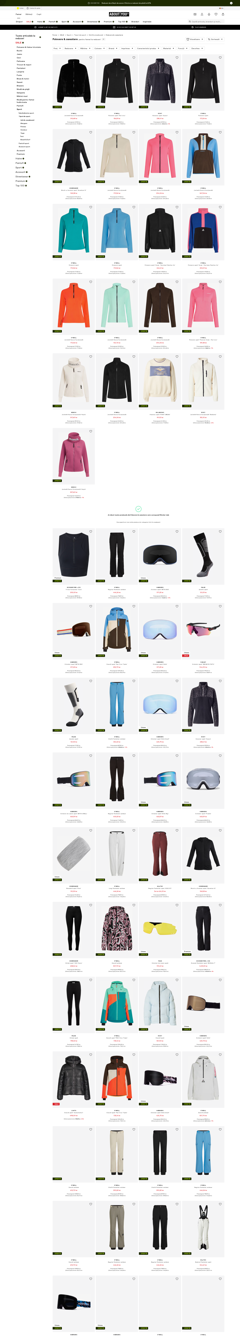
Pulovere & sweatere (114, 35)
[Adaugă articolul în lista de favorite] (90, 57)
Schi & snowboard (96, 35)
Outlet (21, 8)
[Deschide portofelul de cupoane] (195, 14)
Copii (39, 14)
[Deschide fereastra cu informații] (231, 3)
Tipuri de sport (80, 35)
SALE (62, 35)
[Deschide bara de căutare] (189, 21)
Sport (69, 35)
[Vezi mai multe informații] (74, 126)
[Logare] (202, 14)
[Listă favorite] (216, 14)
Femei (18, 14)
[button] (195, 39)
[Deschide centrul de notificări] (209, 14)
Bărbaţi (29, 14)
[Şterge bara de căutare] (222, 22)
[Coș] (223, 14)
